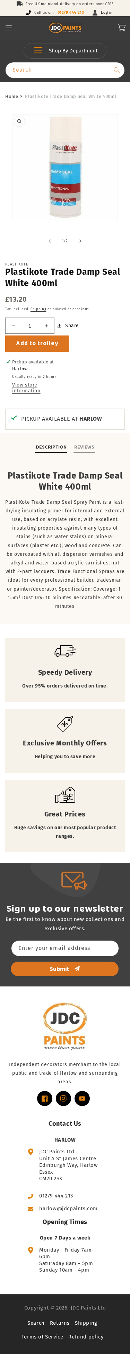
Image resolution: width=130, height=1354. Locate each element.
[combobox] (65, 70)
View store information (26, 388)
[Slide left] (50, 241)
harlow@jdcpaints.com (68, 1208)
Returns (60, 1323)
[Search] (116, 70)
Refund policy (85, 1337)
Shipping (38, 309)
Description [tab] (51, 446)
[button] (8, 28)
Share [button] (72, 326)
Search (36, 1323)
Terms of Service (42, 1337)
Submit (59, 968)
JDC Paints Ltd (88, 1308)
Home (11, 96)
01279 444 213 (71, 12)
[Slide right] (80, 241)
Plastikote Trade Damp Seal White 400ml (70, 96)
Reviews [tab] (84, 446)
